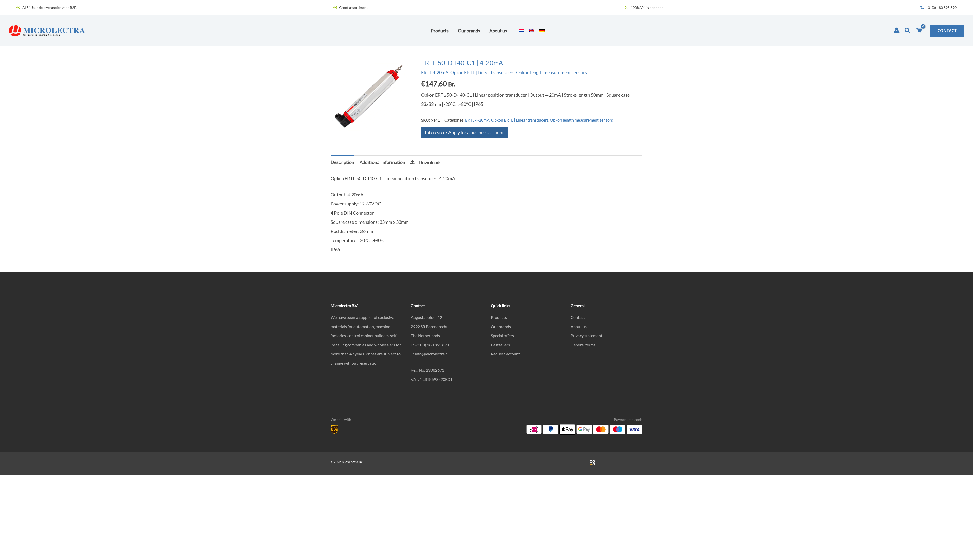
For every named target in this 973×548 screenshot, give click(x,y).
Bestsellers (500, 344)
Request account (505, 353)
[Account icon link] (897, 30)
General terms (583, 344)
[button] (908, 31)
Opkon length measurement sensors (551, 72)
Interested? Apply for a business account (464, 132)
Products (499, 317)
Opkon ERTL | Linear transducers (482, 72)
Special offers (502, 335)
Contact (578, 317)
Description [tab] (342, 162)
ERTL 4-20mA (434, 72)
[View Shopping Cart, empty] (919, 30)
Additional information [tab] (382, 162)
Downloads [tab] (430, 162)
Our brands (501, 326)
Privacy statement (586, 335)
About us (579, 326)
